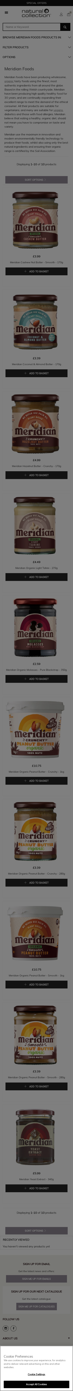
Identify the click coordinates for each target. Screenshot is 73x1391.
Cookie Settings (36, 1374)
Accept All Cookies (36, 1384)
